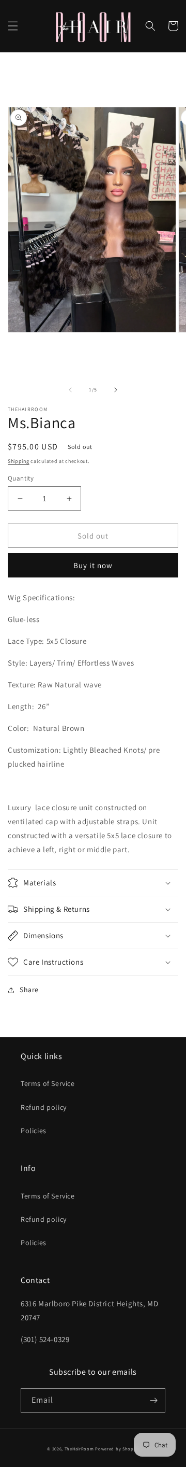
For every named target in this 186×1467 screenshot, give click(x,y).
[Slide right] (115, 389)
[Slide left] (70, 389)
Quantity (21, 478)
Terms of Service (48, 1083)
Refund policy (44, 1107)
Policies (34, 1130)
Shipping (18, 461)
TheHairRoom (79, 1448)
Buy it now (93, 565)
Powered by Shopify (117, 1448)
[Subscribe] (153, 1400)
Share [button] (29, 989)
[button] (13, 26)
